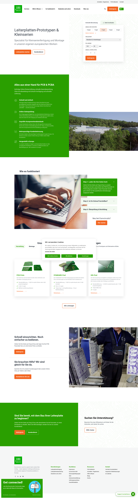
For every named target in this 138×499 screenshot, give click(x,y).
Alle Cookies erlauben (53, 256)
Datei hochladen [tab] (109, 22)
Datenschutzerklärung (74, 478)
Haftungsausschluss (74, 480)
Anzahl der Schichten (91, 27)
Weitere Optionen (89, 33)
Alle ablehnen (69, 256)
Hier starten (101, 223)
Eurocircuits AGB (73, 471)
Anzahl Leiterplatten (91, 49)
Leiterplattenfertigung (56, 469)
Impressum (72, 469)
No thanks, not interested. (9, 495)
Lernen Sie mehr (50, 251)
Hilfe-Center (90, 430)
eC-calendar (108, 473)
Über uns (86, 9)
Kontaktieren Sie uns (23, 377)
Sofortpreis (112, 9)
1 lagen (96, 30)
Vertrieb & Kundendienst (111, 469)
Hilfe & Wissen (36, 9)
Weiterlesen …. (21, 291)
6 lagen (118, 30)
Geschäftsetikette (73, 482)
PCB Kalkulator (114, 2)
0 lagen (89, 30)
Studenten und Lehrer (64, 9)
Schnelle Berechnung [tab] (91, 22)
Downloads (77, 9)
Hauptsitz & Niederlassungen (112, 471)
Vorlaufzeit (88, 36)
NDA (70, 475)
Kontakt (122, 2)
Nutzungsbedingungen (74, 473)
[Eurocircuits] (18, 9)
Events (89, 478)
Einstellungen (85, 256)
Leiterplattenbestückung (57, 471)
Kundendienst (38, 52)
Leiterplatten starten (22, 52)
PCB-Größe (88, 43)
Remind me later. (37, 495)
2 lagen (103, 30)
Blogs (88, 475)
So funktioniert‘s (50, 9)
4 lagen (111, 30)
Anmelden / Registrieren (103, 2)
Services (26, 9)
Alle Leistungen (69, 306)
